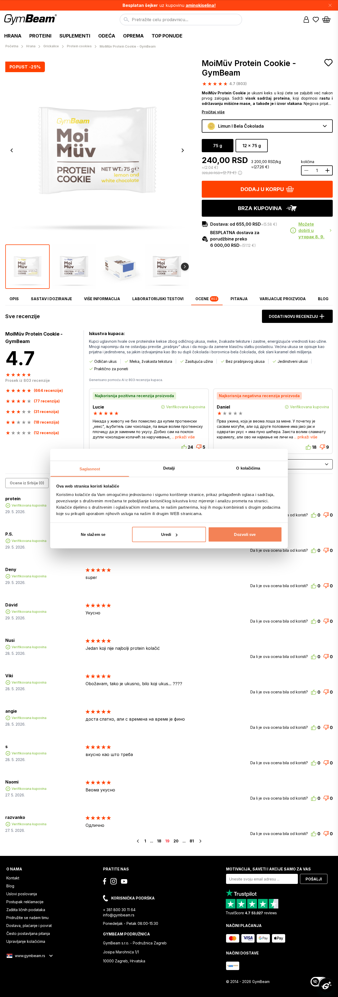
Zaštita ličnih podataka (25, 909)
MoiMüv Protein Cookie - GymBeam (249, 67)
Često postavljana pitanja (28, 933)
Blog (10, 886)
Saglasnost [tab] (89, 468)
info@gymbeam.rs (118, 915)
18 (159, 841)
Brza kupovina (260, 208)
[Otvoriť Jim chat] (326, 985)
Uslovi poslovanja (21, 894)
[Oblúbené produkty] (316, 19)
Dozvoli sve (245, 534)
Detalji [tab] (169, 468)
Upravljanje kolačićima (25, 941)
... (151, 841)
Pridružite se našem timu (27, 917)
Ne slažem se (93, 534)
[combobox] (181, 19)
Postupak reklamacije (25, 901)
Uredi (166, 534)
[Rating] (106, 413)
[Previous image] (11, 150)
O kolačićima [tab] (248, 468)
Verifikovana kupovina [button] (29, 505)
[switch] (319, 981)
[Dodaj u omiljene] (328, 62)
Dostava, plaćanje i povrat (29, 925)
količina (307, 161)
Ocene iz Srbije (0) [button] (27, 483)
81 (192, 841)
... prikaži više (183, 437)
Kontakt (12, 878)
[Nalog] (306, 19)
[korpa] (328, 19)
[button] (169, 5)
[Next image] (182, 150)
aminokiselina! (201, 5)
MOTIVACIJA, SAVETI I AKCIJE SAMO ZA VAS (268, 869)
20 (176, 841)
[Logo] (31, 19)
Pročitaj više (213, 112)
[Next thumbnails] (185, 266)
